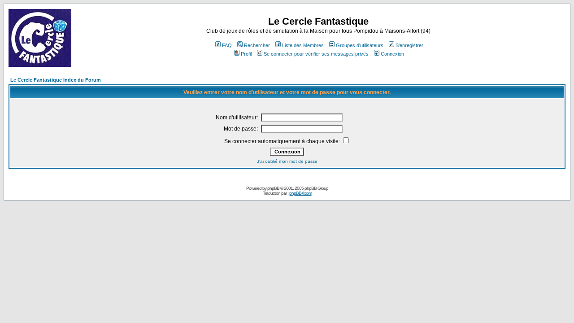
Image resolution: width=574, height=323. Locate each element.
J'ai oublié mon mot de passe (287, 161)
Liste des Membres (303, 45)
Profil (246, 54)
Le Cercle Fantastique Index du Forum (55, 80)
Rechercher (257, 45)
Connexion (392, 54)
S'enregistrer (409, 45)
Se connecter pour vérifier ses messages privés (316, 54)
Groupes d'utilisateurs (359, 45)
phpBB (273, 188)
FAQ (227, 45)
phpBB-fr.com (300, 193)
